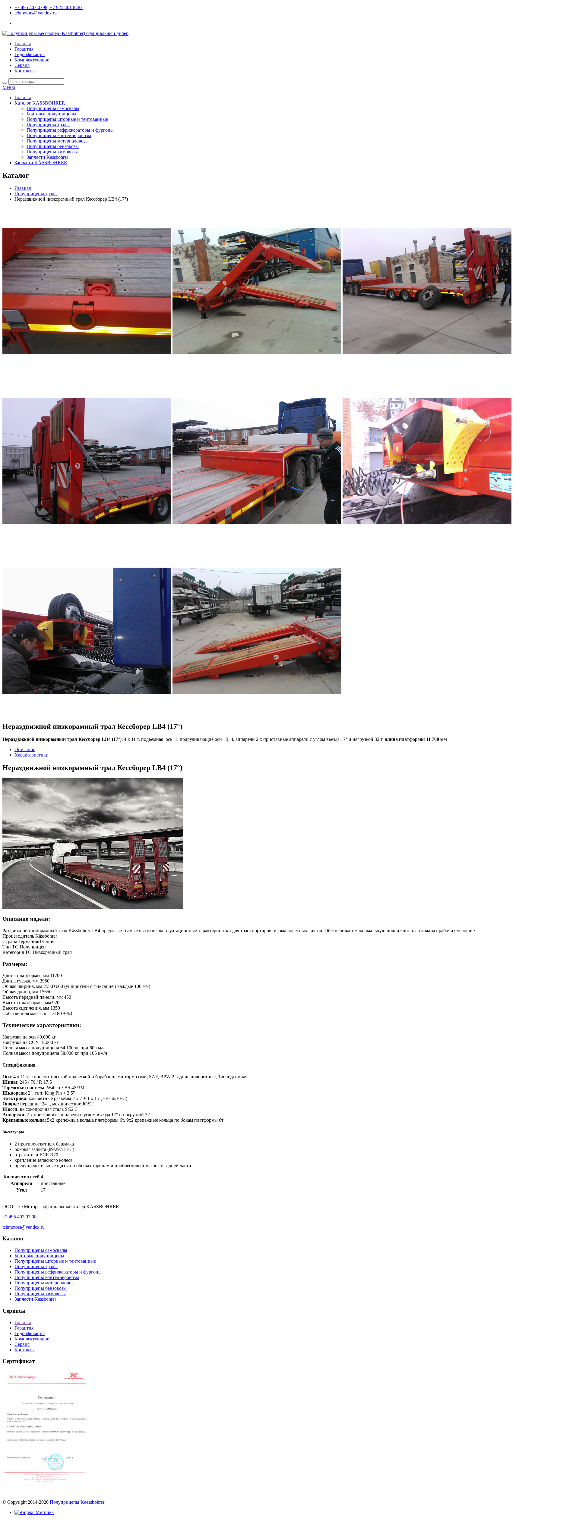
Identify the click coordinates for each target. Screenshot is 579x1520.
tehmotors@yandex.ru (35, 12)
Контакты (24, 70)
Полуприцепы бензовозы (53, 146)
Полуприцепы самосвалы (53, 108)
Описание (24, 749)
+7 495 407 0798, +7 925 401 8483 (48, 7)
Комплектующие (31, 59)
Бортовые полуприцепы (51, 113)
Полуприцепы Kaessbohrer (77, 1502)
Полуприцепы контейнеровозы (59, 135)
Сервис (22, 65)
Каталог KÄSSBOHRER (39, 102)
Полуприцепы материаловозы (58, 140)
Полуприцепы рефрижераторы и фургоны (70, 130)
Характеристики (31, 754)
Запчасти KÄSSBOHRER (40, 162)
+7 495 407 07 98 (19, 1216)
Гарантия (23, 49)
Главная (22, 43)
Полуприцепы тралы (48, 124)
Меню (8, 87)
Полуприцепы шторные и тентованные (67, 119)
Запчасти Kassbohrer (47, 157)
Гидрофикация (29, 54)
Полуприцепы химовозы (52, 151)
